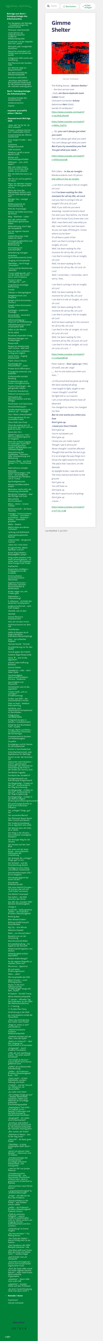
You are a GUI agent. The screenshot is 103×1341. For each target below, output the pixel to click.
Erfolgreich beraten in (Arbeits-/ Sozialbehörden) (19, 721)
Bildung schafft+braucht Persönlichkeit (18, 923)
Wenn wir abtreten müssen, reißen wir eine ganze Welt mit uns (20, 185)
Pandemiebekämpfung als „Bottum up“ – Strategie (19, 410)
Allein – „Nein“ (14, 974)
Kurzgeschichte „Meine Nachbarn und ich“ (18, 548)
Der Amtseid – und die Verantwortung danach (18, 864)
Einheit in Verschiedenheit (19, 749)
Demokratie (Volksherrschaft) (15, 883)
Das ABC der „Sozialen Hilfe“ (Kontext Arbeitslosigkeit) (20, 903)
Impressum (13, 1300)
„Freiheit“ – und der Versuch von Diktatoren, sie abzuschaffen (20, 1087)
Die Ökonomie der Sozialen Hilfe (20, 64)
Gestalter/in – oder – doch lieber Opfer (19, 671)
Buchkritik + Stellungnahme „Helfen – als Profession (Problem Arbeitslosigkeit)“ (20, 911)
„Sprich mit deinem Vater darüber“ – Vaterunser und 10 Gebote (19, 1153)
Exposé (11, 105)
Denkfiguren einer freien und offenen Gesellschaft (19, 869)
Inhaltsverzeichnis (15, 103)
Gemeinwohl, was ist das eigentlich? (19, 688)
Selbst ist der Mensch (17, 329)
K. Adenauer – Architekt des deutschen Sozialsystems (20, 602)
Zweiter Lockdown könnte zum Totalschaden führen (19, 131)
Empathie (12, 741)
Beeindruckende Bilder (18, 941)
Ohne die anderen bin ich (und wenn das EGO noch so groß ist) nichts (20, 427)
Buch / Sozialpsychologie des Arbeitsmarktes (18, 92)
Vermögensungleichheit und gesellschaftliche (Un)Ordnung (20, 243)
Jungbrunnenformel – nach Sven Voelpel (19, 607)
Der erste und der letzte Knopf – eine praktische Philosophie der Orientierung (18, 852)
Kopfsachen (13, 566)
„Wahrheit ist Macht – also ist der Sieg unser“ (19, 1135)
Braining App (13, 916)
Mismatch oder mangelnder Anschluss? (20, 47)
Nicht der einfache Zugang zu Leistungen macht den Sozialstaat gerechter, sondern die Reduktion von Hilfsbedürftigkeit (19, 445)
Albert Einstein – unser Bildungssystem (17, 981)
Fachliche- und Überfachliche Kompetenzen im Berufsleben (20, 710)
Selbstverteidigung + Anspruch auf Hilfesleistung (20, 321)
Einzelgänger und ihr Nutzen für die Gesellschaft (20, 745)
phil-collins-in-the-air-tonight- (65, 178)
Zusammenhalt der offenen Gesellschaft (20, 136)
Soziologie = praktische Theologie (18, 311)
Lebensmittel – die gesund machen (19, 541)
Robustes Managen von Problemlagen (18, 339)
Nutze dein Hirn (15, 432)
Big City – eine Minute (17, 927)
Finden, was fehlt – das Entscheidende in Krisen (18, 699)
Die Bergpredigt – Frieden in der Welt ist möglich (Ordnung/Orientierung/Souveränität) (20, 799)
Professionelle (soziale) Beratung (18, 377)
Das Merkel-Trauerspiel (18, 894)
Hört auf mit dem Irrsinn (18, 621)
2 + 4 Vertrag (13, 1006)
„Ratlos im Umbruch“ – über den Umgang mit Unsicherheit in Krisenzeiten (20, 1043)
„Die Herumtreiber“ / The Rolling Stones (19, 1234)
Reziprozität (13, 343)
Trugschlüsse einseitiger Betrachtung (18, 286)
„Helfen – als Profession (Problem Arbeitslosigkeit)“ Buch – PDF (19, 1073)
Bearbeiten (71, 6)
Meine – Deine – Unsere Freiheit (18, 505)
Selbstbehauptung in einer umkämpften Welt (19, 325)
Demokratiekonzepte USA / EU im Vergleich (19, 873)
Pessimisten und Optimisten (20, 403)
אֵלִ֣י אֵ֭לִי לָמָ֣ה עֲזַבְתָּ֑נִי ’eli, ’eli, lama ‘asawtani (19, 126)
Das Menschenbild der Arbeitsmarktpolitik (17, 73)
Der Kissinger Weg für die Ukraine (19, 840)
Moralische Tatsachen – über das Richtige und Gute (20, 495)
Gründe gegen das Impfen (19, 652)
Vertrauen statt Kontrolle (18, 30)
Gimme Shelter (14, 667)
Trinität (11, 289)
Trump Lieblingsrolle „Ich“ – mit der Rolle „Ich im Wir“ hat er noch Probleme (20, 275)
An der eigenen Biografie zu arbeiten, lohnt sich (20, 962)
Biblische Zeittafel (15, 930)
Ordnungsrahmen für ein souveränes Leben (19, 418)
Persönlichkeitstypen (17, 406)
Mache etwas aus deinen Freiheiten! (18, 528)
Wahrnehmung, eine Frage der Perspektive (19, 227)
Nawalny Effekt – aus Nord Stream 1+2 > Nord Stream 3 (19, 463)
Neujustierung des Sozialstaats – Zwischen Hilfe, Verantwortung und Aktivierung (19, 455)
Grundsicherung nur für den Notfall (20, 648)
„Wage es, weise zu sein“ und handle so (18, 1025)
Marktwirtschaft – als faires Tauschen (19, 509)
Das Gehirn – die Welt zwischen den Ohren (17, 898)
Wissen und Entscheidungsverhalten (18, 158)
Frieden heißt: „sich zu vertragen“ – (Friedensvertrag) (17, 693)
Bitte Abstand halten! (17, 919)
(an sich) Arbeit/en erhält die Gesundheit (20, 1016)
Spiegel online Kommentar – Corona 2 (20, 301)
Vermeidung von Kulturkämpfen (15, 248)
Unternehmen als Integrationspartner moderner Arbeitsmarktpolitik (16, 36)
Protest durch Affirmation (19, 368)
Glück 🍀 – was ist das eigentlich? (17, 658)
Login (7, 1336)
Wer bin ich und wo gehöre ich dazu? (19, 179)
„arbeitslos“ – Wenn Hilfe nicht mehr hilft (18, 1280)
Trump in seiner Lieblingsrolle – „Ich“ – (17, 281)
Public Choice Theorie (17, 360)
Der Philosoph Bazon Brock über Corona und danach (20, 819)
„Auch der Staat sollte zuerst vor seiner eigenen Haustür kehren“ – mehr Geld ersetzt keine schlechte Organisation (20, 1272)
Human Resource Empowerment (15, 617)
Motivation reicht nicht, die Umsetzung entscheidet (19, 490)
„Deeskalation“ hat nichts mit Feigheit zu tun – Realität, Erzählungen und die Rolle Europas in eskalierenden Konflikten (19, 1111)
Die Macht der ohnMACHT (19, 775)
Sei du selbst (13, 332)
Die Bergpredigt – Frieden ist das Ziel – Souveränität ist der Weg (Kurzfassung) (20, 785)
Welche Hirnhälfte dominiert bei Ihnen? (20, 212)
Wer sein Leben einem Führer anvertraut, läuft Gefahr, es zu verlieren (18, 169)
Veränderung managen (18, 252)
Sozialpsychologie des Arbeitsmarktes (17, 99)
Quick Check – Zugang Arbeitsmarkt (17, 357)
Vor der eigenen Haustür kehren (18, 232)
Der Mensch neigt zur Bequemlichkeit (17, 68)
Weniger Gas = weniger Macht (18, 200)
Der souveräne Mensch (18, 815)
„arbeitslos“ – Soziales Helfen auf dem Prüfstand (19, 1285)
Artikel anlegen (88, 6)
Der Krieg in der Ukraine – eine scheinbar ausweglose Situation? (19, 834)
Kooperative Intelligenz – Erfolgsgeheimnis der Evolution (18, 571)
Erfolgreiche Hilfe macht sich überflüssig (20, 59)
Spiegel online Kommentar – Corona (20, 306)
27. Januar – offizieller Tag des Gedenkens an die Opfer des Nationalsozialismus (20, 1001)
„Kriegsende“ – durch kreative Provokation (17, 1049)
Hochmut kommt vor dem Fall (19, 625)
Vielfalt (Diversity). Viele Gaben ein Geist (18, 237)
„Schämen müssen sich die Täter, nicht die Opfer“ (19, 1037)
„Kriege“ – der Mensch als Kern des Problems (19, 1196)
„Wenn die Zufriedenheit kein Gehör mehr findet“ (18, 1021)
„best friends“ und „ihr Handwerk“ (17, 1258)
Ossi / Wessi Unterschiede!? (20, 414)
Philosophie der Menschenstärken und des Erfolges (19, 399)
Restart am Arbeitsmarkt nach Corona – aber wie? (18, 347)
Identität (11, 614)
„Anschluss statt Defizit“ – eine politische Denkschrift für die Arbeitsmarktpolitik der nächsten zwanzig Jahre (20, 83)
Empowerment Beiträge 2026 (19, 119)
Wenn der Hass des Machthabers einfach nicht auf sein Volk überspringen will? (19, 193)
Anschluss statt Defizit (17, 77)
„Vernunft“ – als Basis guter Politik (19, 1140)
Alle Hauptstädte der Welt (19, 977)
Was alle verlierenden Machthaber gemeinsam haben (18, 221)
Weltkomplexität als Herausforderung (16, 205)
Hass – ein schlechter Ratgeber (17, 640)
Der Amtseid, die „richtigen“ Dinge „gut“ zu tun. (20, 859)
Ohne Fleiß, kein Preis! (17, 422)
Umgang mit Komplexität (19, 260)
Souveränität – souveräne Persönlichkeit (19, 316)
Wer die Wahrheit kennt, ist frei (20, 175)
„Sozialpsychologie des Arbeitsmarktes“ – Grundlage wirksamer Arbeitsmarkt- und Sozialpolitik (18, 1161)
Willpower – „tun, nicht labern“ (18, 163)
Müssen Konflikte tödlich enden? (18, 485)
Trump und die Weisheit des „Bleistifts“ (20, 269)
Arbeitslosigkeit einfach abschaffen (18, 954)
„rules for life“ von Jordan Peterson (19, 1169)
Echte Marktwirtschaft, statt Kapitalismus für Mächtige (20, 753)
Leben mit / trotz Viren (18, 544)
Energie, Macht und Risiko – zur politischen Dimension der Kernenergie (20, 731)
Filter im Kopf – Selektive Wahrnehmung (18, 704)
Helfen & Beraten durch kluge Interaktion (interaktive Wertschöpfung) (20, 634)
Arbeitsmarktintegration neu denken (20, 949)
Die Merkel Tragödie (16, 772)
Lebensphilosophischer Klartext (18, 536)
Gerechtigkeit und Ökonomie (15, 683)
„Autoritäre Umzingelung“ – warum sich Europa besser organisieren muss (20, 1263)
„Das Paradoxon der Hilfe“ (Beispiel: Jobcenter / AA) (19, 1246)
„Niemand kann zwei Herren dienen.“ (20, 1187)
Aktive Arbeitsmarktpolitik (19, 996)
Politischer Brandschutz (18, 391)
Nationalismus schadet (18, 468)
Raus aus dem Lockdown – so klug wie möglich (19, 352)
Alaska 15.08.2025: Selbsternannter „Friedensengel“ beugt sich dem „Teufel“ (19, 987)
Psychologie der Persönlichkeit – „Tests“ (18, 364)
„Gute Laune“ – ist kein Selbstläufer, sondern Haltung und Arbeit (18, 1080)
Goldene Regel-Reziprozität (19, 654)
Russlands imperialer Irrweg (20, 335)
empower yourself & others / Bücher (17, 111)
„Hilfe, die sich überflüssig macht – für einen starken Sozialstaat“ (19, 1055)
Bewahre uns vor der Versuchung (17, 937)
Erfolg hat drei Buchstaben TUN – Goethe (19, 726)
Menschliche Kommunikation (15, 500)
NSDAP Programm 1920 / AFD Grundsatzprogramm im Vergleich (19, 437)
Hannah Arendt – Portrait (19, 644)
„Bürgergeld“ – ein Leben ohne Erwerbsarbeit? (18, 1119)
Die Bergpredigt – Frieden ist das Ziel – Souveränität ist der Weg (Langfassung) (20, 792)
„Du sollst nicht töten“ (17, 1092)
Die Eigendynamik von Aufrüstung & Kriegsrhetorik (20, 779)
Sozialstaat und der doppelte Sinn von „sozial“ (20, 42)
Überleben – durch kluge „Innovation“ (18, 264)
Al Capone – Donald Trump (19, 993)
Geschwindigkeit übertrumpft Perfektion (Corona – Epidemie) (18, 677)
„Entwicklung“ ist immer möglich (18, 1229)
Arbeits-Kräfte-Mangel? (18, 958)
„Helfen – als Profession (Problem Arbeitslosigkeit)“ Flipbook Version (19, 1209)
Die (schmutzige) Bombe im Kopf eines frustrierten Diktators (20, 805)
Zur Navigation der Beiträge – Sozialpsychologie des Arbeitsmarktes (20, 25)
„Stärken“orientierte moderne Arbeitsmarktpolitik (16, 1031)
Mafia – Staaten (14, 524)
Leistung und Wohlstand (18, 532)
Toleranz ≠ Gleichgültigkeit (19, 292)
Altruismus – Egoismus (18, 966)
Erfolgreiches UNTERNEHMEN (15, 716)
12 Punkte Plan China (17, 1009)
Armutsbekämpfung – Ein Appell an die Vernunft (19, 945)
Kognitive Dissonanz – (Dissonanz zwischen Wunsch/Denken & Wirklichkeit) (17, 585)
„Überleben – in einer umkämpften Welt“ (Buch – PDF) (19, 1146)
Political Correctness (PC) (18, 394)
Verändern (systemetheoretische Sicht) (20, 256)
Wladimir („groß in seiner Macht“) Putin (19, 153)
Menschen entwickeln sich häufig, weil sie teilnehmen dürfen (19, 53)
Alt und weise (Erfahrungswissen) (16, 970)
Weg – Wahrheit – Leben (18, 216)
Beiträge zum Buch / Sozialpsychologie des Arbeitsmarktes (17, 16)
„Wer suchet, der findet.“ (18, 1131)
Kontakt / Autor (15, 1295)
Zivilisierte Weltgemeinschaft (15, 145)
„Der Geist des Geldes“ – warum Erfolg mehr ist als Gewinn (19, 1240)
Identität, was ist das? (17, 611)
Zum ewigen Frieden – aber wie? (20, 140)
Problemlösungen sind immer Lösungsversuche (18, 382)
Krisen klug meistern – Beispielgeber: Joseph (17, 553)
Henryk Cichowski (15, 1303)
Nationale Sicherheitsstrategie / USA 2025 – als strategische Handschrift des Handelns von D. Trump (19, 475)
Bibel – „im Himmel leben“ (19, 933)
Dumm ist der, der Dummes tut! (20, 758)
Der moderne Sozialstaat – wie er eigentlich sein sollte (19, 824)
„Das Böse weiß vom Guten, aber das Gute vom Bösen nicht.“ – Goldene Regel (20, 1252)
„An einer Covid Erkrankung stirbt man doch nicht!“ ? (20, 1290)
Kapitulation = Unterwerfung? (14, 597)
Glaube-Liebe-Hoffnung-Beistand (18, 663)
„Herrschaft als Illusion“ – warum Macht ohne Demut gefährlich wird (19, 1061)
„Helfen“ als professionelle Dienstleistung (19, 1067)
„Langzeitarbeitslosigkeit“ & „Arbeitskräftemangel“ (20, 1192)
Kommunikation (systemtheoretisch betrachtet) (16, 578)
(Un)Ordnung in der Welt (18, 1012)
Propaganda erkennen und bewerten (19, 372)
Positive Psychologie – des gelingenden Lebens (19, 387)
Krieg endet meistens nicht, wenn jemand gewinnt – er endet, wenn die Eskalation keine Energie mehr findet (19, 560)
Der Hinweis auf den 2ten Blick (19, 845)
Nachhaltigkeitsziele (16, 481)
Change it (12, 907)
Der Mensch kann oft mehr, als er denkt (20, 829)
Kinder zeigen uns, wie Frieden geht (17, 592)
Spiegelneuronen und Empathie (17, 296)
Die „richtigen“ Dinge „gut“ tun (19, 811)
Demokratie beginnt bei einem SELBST (18, 878)
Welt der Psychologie (17, 208)
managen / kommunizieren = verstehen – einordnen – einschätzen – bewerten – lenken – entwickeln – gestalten (20, 517)
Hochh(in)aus (13, 629)
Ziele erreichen (14, 149)
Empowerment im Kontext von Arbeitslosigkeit (19, 737)
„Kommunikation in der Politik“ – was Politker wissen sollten (18, 1202)
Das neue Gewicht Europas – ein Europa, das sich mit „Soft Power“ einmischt (20, 889)
